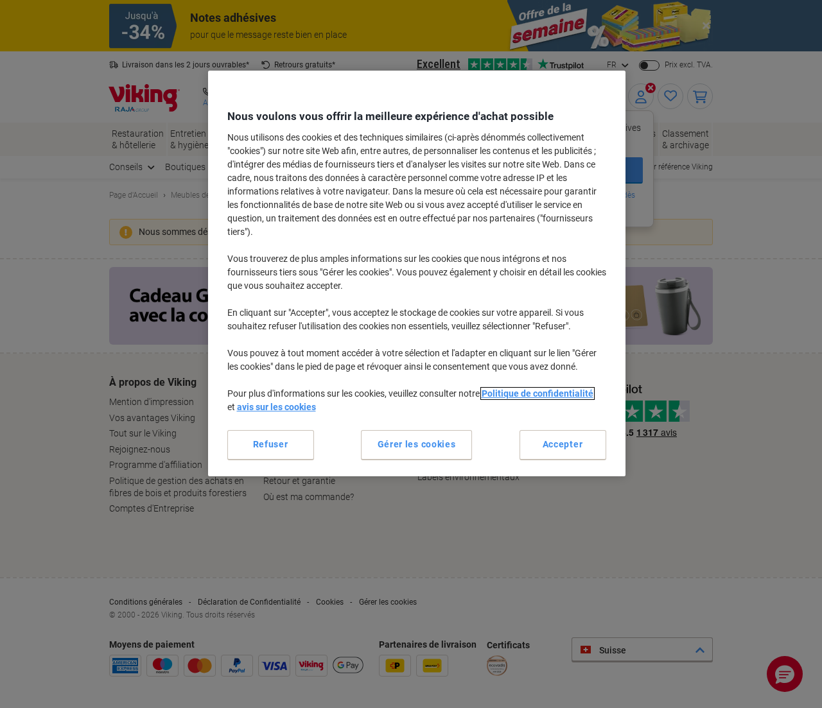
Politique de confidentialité (537, 393)
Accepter (563, 444)
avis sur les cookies (276, 407)
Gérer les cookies (417, 444)
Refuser (270, 444)
